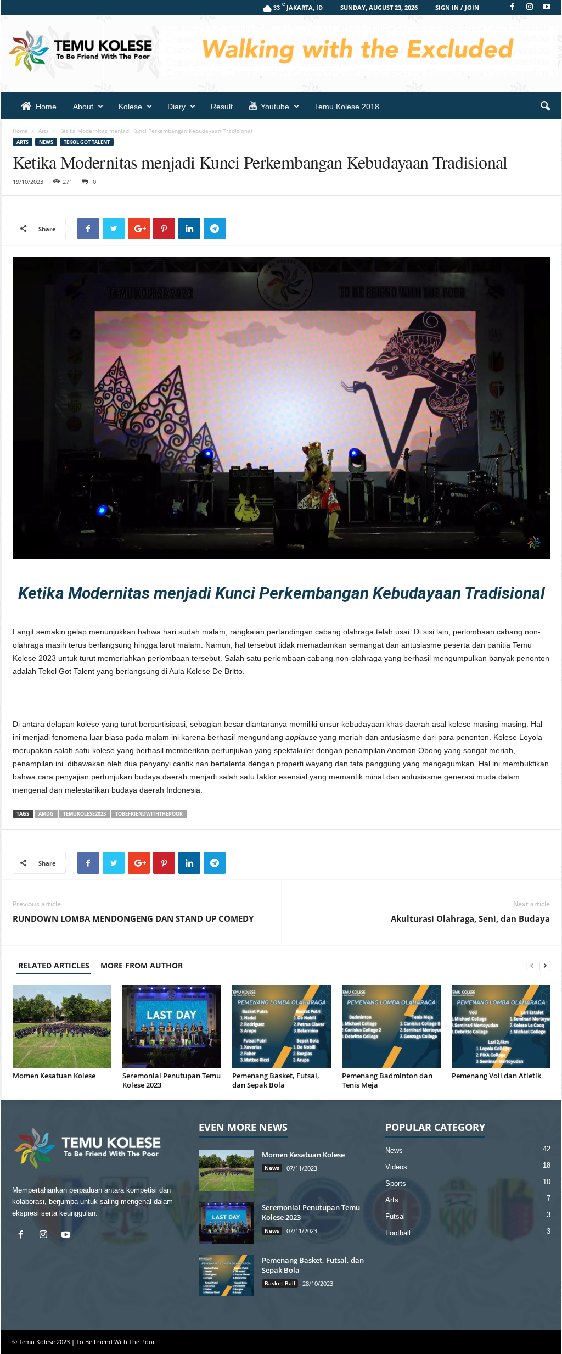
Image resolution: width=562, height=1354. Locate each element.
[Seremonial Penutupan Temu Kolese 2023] (171, 1026)
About (83, 106)
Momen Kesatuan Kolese (54, 1075)
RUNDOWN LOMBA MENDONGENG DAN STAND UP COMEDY (133, 918)
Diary (176, 106)
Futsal (395, 1216)
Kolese (130, 106)
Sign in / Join (457, 7)
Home (46, 106)
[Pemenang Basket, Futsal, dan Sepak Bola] (281, 1026)
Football (398, 1233)
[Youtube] (546, 7)
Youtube (275, 106)
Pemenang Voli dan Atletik (496, 1075)
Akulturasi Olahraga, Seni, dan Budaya (470, 918)
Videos (396, 1167)
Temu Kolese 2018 (346, 106)
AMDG (46, 813)
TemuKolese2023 (84, 813)
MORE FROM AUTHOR (141, 965)
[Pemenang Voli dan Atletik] (501, 1026)
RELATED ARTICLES (53, 965)
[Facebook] (512, 7)
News (46, 142)
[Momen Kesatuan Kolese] (62, 1026)
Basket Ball (280, 1283)
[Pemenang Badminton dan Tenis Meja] (391, 1026)
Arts (43, 131)
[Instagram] (529, 7)
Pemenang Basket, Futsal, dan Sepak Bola (275, 1080)
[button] (545, 106)
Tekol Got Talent (87, 142)
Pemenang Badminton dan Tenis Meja (387, 1080)
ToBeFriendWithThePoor (149, 813)
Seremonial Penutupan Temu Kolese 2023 (171, 1080)
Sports (395, 1183)
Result (222, 106)
